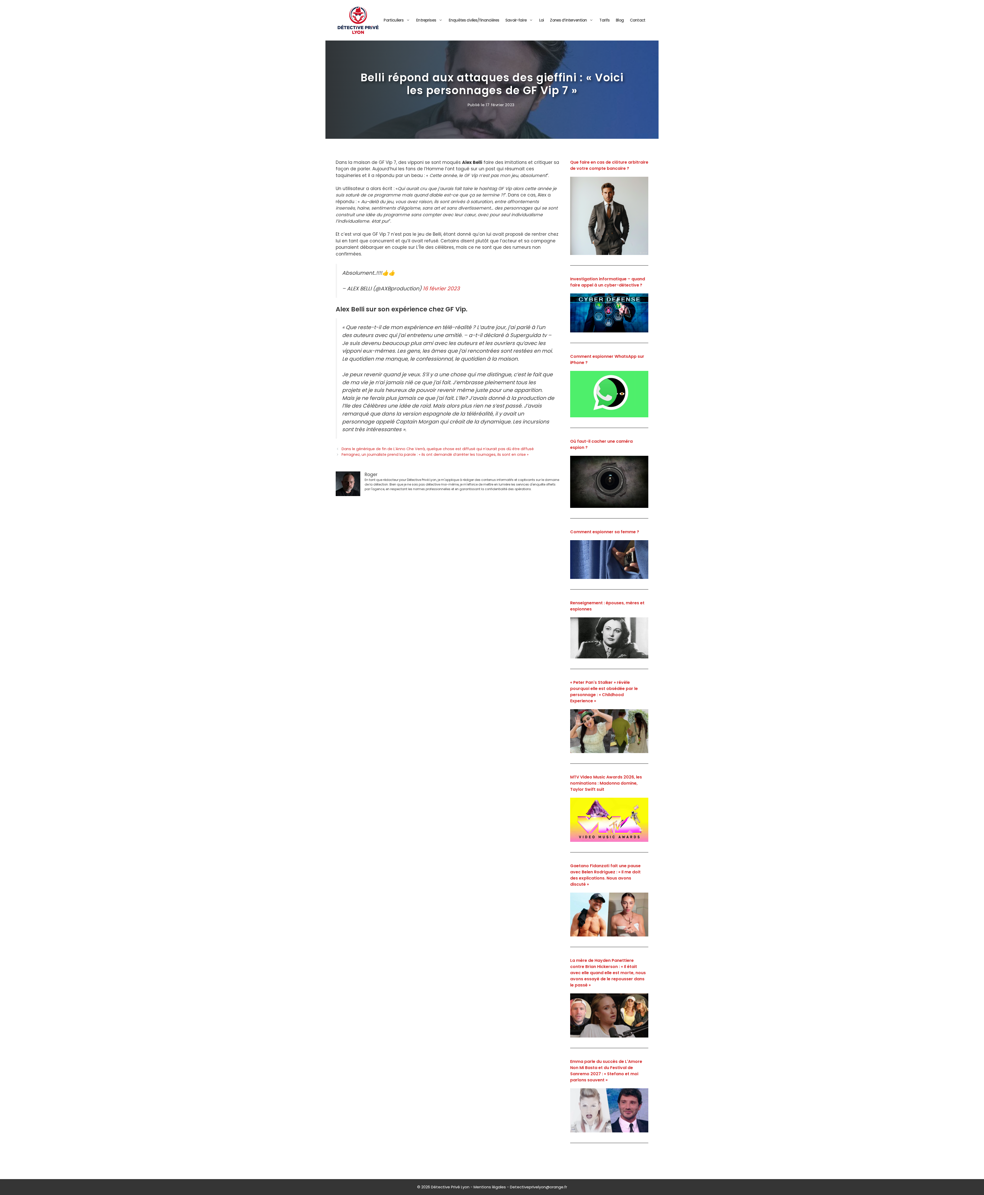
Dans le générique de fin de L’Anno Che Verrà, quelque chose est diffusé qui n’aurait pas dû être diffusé (438, 448)
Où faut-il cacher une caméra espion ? (601, 444)
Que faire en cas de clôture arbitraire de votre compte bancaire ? (609, 165)
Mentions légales (490, 1187)
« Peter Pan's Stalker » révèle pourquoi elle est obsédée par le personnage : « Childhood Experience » (604, 691)
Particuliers (394, 20)
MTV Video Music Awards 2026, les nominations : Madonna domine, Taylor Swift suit (606, 783)
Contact (637, 20)
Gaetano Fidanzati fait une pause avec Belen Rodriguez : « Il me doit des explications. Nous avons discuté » (605, 875)
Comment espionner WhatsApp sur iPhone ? (607, 359)
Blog (620, 20)
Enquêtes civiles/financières (474, 20)
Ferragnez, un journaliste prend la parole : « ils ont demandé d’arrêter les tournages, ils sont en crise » (435, 454)
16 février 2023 (441, 288)
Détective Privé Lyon (450, 1187)
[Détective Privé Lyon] (358, 20)
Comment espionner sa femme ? (604, 532)
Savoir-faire (516, 20)
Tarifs (604, 20)
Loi (541, 20)
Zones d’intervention (568, 20)
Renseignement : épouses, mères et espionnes (607, 606)
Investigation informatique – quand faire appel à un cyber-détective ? (607, 282)
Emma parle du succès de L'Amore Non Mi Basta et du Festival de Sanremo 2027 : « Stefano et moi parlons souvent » (606, 1071)
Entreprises (426, 20)
